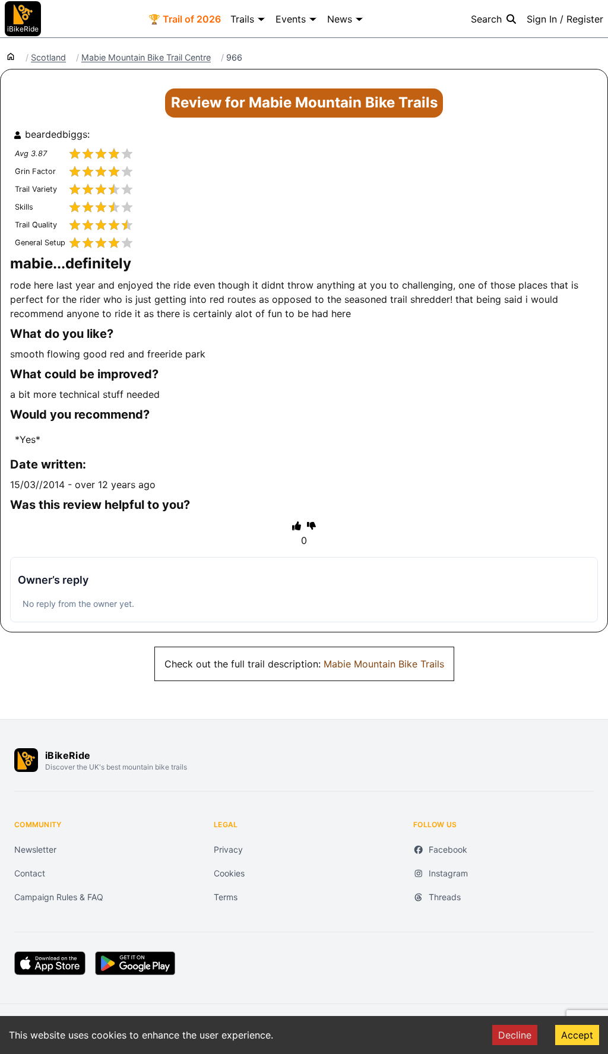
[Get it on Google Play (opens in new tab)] (135, 963)
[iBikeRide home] (26, 760)
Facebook (448, 849)
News (339, 19)
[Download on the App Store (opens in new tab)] (50, 963)
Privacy (228, 849)
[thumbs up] (296, 525)
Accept (577, 1035)
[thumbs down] (311, 525)
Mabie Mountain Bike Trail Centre (146, 57)
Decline (514, 1035)
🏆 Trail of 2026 (184, 19)
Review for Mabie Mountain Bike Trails (304, 102)
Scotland (48, 57)
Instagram (448, 873)
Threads (445, 897)
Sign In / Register (565, 19)
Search (486, 19)
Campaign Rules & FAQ (58, 897)
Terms (226, 897)
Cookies (229, 873)
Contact (29, 873)
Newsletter (35, 849)
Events (291, 19)
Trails (242, 19)
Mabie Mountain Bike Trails (384, 664)
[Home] (10, 56)
